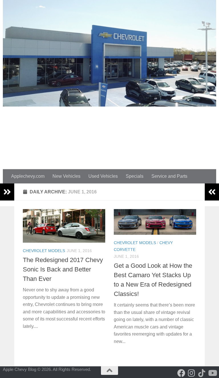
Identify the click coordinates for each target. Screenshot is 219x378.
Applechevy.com (27, 176)
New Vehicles (66, 176)
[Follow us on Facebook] (181, 373)
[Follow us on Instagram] (192, 373)
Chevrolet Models (44, 250)
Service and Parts (169, 176)
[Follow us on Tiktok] (202, 373)
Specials (134, 176)
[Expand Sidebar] (7, 192)
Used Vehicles (103, 176)
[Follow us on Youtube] (212, 373)
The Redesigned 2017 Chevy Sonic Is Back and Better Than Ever (63, 269)
